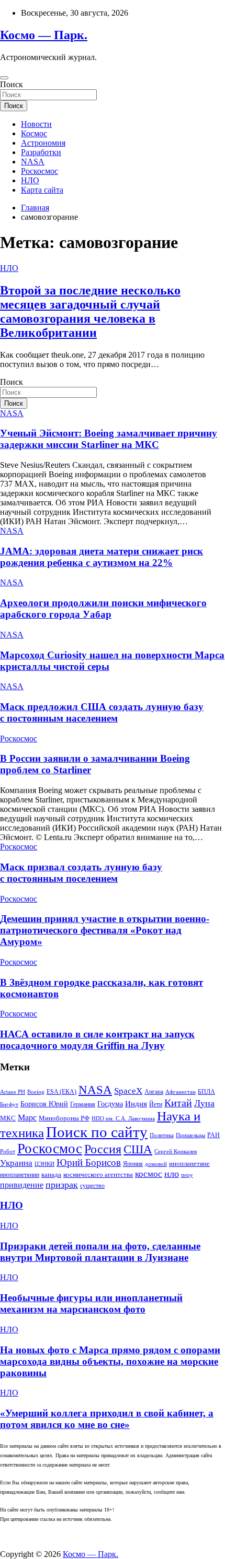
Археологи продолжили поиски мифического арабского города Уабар (103, 608)
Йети (155, 1104)
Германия (82, 1104)
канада (51, 1174)
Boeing (35, 1092)
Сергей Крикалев (175, 1151)
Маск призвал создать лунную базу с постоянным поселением (81, 872)
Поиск (11, 84)
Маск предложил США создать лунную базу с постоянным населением (102, 712)
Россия (102, 1149)
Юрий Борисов (89, 1162)
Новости (36, 124)
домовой (156, 1164)
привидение (21, 1184)
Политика (162, 1135)
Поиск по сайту (97, 1132)
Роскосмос (39, 171)
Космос (34, 133)
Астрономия (43, 142)
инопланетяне (189, 1163)
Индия (136, 1104)
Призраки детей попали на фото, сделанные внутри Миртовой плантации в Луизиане (100, 1252)
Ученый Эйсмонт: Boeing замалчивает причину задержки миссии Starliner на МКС (108, 439)
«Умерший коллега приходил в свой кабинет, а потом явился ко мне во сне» (106, 1419)
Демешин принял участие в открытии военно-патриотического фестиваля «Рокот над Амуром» (104, 930)
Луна (204, 1103)
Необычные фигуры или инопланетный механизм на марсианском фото (91, 1303)
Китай (178, 1102)
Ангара (153, 1091)
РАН (213, 1135)
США (137, 1149)
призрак (62, 1184)
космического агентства (98, 1174)
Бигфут (9, 1104)
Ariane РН (12, 1092)
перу (187, 1175)
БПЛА (206, 1092)
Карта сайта (42, 189)
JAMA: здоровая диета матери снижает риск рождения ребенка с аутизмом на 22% (101, 557)
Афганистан (180, 1092)
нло (171, 1173)
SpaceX (128, 1091)
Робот (7, 1151)
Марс (27, 1117)
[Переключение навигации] (4, 77)
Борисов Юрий (44, 1104)
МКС (8, 1118)
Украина (16, 1163)
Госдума (110, 1104)
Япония (133, 1164)
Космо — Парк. (43, 35)
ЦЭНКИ (44, 1164)
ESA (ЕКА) (61, 1092)
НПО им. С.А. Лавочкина (123, 1118)
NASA (32, 161)
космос (148, 1174)
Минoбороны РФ (64, 1118)
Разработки (41, 152)
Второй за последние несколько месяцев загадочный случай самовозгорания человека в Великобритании (90, 311)
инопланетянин (19, 1174)
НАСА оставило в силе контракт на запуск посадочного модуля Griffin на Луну (97, 1040)
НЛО (30, 180)
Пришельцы (190, 1135)
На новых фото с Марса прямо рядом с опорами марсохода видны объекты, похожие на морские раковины (110, 1361)
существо (92, 1186)
